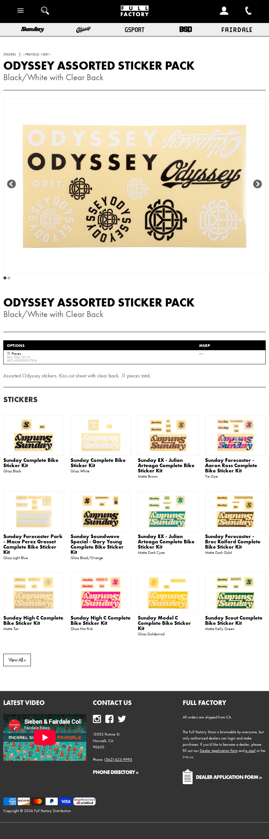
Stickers (20, 399)
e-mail (250, 750)
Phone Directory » (115, 772)
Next (257, 184)
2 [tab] (8, 278)
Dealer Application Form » (229, 777)
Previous (11, 184)
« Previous (31, 55)
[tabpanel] (134, 186)
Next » (46, 55)
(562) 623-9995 (118, 759)
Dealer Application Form (219, 750)
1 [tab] (5, 278)
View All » (17, 660)
